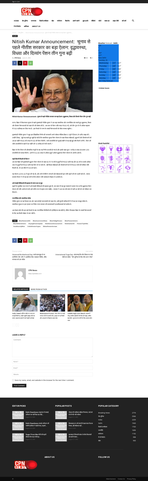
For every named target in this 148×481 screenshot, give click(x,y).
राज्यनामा (33, 21)
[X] (20, 63)
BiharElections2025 (24, 221)
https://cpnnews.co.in (34, 273)
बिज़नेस (67, 21)
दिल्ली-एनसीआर (43, 21)
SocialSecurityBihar (19, 226)
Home (16, 21)
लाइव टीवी (116, 21)
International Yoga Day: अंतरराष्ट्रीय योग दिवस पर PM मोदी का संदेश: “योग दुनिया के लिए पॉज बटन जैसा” (74, 256)
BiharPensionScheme (71, 221)
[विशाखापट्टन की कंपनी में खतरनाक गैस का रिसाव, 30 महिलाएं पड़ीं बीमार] (61, 426)
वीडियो (93, 21)
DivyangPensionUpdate (35, 223)
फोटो (100, 21)
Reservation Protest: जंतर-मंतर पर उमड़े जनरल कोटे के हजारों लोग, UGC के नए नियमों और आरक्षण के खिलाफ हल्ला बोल (52, 316)
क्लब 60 (107, 21)
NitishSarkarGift (69, 223)
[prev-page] (13, 325)
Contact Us (121, 479)
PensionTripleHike (82, 223)
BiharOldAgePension (56, 221)
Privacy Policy (131, 479)
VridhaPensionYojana (33, 226)
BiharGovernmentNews (40, 221)
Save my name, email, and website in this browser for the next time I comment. (44, 380)
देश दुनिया (25, 21)
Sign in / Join (16, 1)
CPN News (17, 58)
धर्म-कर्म (124, 21)
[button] (133, 21)
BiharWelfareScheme (19, 223)
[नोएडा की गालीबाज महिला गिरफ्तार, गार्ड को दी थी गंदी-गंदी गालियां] (61, 415)
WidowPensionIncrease (50, 226)
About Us (36, 26)
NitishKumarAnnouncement (53, 223)
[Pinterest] (25, 63)
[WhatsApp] (30, 63)
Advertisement (111, 479)
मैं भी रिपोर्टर (17, 26)
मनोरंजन (59, 21)
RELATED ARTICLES (21, 289)
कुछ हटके (85, 21)
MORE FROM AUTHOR (39, 289)
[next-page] (17, 325)
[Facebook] (14, 63)
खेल (53, 21)
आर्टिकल (26, 26)
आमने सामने (76, 21)
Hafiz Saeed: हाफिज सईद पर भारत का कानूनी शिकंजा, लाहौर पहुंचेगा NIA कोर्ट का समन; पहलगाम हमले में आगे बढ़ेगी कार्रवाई (23, 316)
